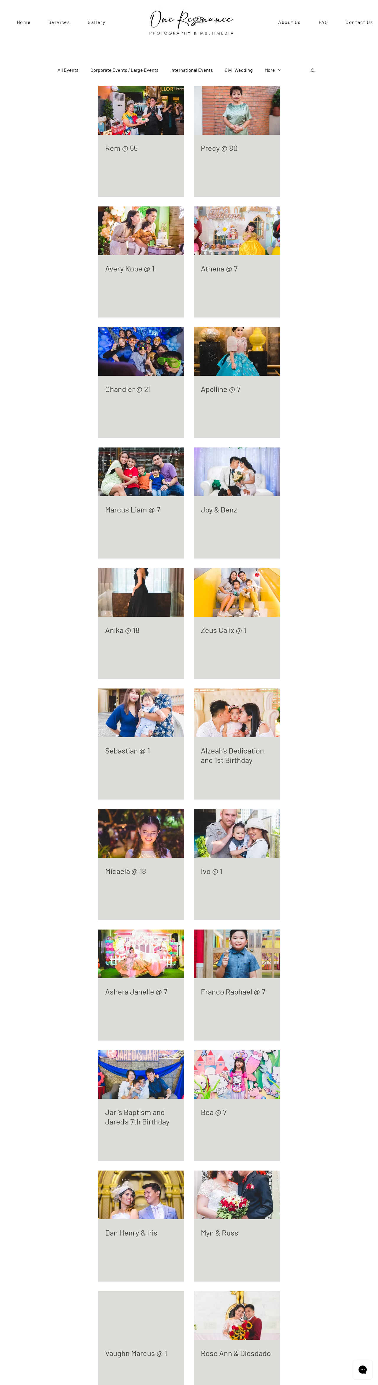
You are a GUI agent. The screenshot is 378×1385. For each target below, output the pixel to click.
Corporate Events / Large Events (124, 70)
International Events (191, 70)
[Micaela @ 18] (141, 833)
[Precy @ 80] (237, 110)
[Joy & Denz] (237, 471)
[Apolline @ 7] (237, 351)
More (270, 70)
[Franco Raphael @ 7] (237, 954)
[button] (313, 71)
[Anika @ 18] (141, 592)
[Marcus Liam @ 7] (141, 471)
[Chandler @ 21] (141, 351)
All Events (68, 70)
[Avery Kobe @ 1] (141, 230)
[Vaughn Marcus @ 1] (141, 1315)
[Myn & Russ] (237, 1195)
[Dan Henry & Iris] (141, 1195)
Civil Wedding (239, 70)
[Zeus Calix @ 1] (237, 592)
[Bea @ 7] (237, 1074)
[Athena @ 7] (237, 230)
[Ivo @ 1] (237, 833)
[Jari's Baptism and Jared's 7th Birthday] (141, 1074)
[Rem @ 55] (141, 110)
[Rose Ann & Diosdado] (237, 1315)
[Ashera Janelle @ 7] (141, 954)
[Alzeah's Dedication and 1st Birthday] (237, 713)
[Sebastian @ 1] (141, 713)
